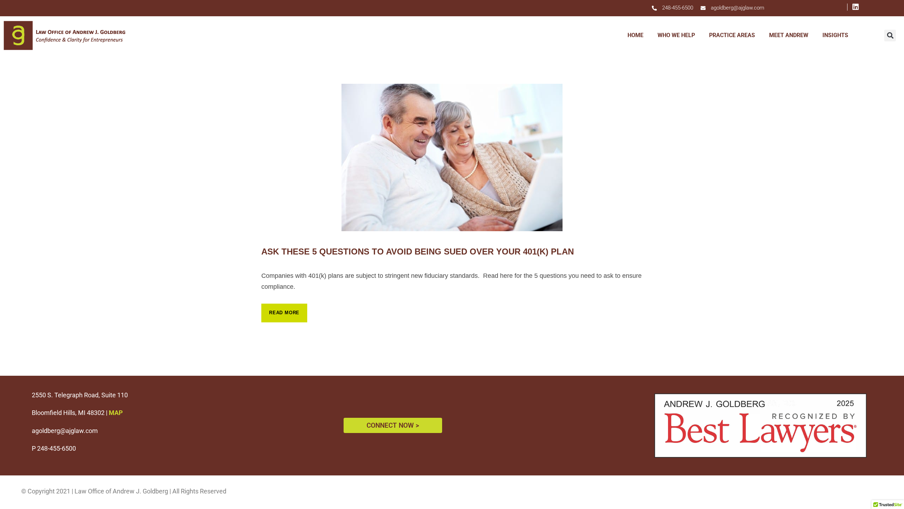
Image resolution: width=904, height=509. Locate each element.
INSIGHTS (835, 35)
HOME (635, 35)
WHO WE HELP (676, 35)
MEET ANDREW (788, 35)
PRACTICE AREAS (732, 35)
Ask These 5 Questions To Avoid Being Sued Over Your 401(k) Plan (417, 251)
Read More (284, 312)
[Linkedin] (851, 7)
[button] (890, 35)
